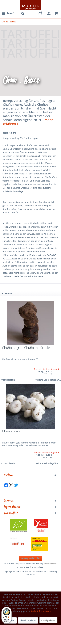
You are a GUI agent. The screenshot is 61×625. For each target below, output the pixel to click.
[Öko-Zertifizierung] (19, 526)
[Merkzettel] (42, 13)
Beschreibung (9, 132)
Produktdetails (8, 379)
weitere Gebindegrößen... (48, 379)
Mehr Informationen (41, 611)
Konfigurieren (48, 620)
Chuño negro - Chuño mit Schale (26, 348)
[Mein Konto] (49, 13)
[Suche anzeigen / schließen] (23, 14)
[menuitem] (8, 13)
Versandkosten (50, 563)
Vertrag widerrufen (30, 558)
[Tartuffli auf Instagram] (11, 489)
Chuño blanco (12, 431)
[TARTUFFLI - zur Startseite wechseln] (30, 5)
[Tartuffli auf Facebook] (6, 489)
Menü (10, 13)
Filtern (8, 293)
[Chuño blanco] (30, 406)
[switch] (6, 620)
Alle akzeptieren (28, 620)
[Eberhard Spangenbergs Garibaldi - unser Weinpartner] (23, 543)
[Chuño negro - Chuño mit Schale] (30, 323)
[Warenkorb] (56, 13)
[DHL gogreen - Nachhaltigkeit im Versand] (41, 543)
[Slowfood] (41, 526)
